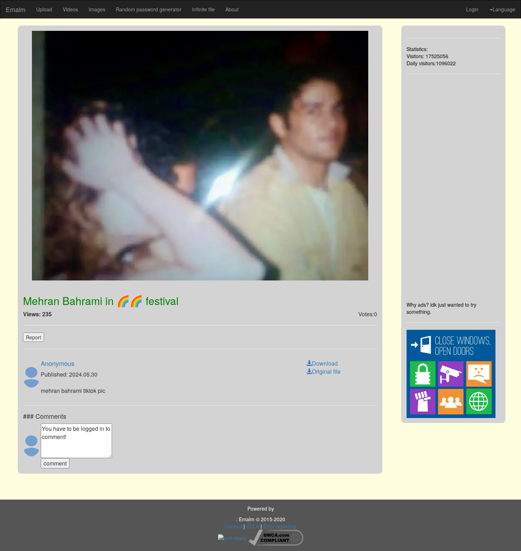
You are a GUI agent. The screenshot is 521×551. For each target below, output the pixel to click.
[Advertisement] (453, 187)
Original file (326, 371)
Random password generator (148, 9)
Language (504, 9)
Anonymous (57, 363)
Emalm (16, 9)
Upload (44, 9)
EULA (252, 526)
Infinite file (203, 9)
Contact (233, 526)
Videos (70, 9)
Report (33, 337)
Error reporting (279, 526)
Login (472, 9)
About (232, 9)
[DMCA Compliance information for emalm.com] (275, 537)
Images (97, 9)
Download (325, 363)
